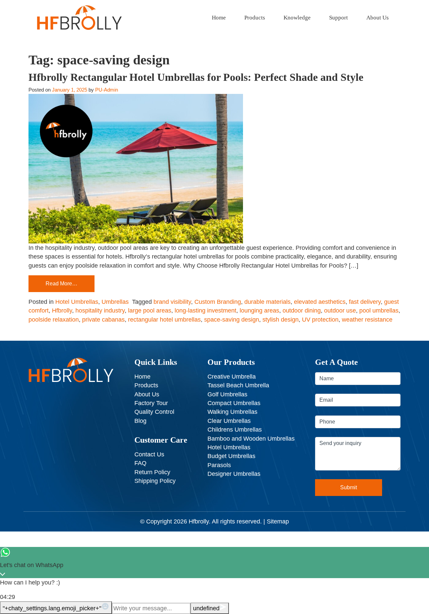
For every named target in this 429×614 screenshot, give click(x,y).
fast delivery (365, 301)
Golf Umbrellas (227, 394)
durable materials (267, 301)
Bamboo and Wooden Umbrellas (251, 438)
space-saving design (231, 319)
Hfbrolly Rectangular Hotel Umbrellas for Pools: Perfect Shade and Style (195, 77)
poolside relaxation (53, 319)
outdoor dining (302, 310)
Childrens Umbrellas (234, 429)
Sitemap (278, 521)
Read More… (61, 283)
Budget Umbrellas (231, 456)
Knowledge (297, 17)
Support (338, 17)
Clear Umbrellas (229, 420)
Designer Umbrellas (233, 473)
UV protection (320, 319)
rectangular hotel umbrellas (164, 319)
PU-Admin (106, 90)
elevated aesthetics (320, 301)
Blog (140, 420)
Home (219, 17)
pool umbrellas (379, 310)
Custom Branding (217, 301)
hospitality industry (100, 310)
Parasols (219, 465)
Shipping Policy (155, 481)
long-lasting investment (205, 310)
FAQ (140, 463)
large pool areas (149, 310)
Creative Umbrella (231, 376)
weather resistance (367, 319)
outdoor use (340, 310)
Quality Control (154, 411)
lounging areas (259, 310)
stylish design (280, 319)
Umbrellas (115, 301)
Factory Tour (151, 403)
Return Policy (152, 472)
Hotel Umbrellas (76, 301)
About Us (377, 17)
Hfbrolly (62, 310)
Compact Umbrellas (233, 403)
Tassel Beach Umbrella (238, 385)
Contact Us (149, 454)
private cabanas (103, 319)
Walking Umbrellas (232, 411)
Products (254, 17)
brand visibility (172, 301)
